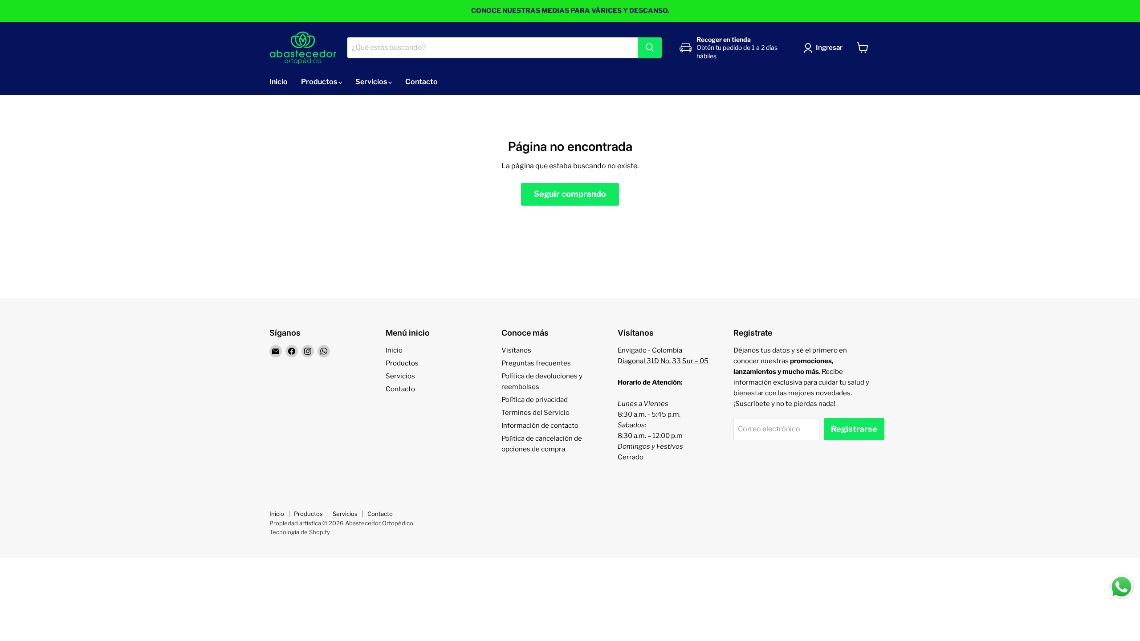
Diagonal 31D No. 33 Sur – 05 (663, 361)
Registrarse (854, 429)
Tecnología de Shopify (299, 532)
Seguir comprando (570, 194)
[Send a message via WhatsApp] (1121, 587)
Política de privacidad (534, 400)
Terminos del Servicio (535, 413)
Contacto (421, 81)
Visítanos (516, 350)
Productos (319, 81)
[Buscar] (650, 47)
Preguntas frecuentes (536, 363)
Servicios (371, 81)
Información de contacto (539, 426)
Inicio (278, 81)
